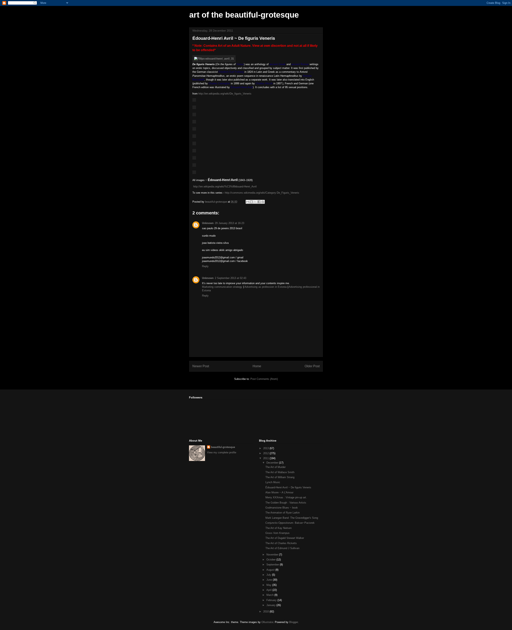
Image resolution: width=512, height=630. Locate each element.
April (269, 589)
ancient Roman (300, 64)
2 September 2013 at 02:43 (230, 278)
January (271, 605)
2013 (266, 448)
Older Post (312, 366)
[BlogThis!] (251, 202)
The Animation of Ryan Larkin (282, 512)
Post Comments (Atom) (264, 378)
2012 (266, 453)
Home (257, 366)
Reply (205, 266)
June (269, 579)
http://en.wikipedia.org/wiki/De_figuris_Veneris (224, 93)
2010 (266, 611)
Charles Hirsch (264, 83)
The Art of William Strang (279, 477)
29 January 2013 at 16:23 (229, 223)
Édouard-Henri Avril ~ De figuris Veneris (288, 487)
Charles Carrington (219, 83)
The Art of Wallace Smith (279, 472)
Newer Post (200, 366)
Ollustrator (267, 622)
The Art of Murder (275, 467)
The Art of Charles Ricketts (281, 543)
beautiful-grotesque (223, 447)
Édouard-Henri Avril (242, 87)
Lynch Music (272, 482)
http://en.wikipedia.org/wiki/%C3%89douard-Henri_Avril (225, 186)
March (270, 594)
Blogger (293, 622)
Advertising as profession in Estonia (265, 286)
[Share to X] (255, 202)
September (273, 564)
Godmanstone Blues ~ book (281, 507)
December (272, 462)
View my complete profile (221, 452)
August (270, 569)
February (271, 600)
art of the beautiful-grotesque (244, 14)
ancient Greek (277, 64)
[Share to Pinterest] (263, 202)
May (269, 584)
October (271, 559)
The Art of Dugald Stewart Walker (284, 537)
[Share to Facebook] (259, 202)
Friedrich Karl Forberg (231, 71)
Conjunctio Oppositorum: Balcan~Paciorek (290, 522)
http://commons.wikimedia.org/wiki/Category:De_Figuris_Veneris (262, 192)
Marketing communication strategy (222, 286)
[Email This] (248, 202)
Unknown (208, 223)
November (272, 554)
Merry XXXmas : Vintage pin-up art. (286, 497)
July (269, 574)
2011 (266, 458)
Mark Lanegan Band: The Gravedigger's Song (291, 517)
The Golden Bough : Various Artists (285, 502)
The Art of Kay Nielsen (278, 527)
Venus (240, 64)
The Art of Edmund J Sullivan (282, 548)
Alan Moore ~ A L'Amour (279, 492)
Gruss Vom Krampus (277, 532)
